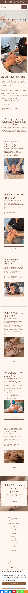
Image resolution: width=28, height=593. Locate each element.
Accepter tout (14, 583)
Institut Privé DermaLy (14, 491)
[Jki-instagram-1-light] (15, 529)
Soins (7, 494)
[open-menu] (24, 7)
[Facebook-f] (12, 529)
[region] (14, 581)
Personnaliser (14, 587)
